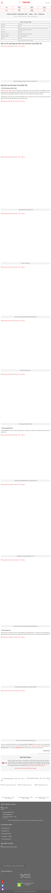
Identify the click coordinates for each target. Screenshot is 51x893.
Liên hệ (20, 38)
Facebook (28, 765)
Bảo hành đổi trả (5, 831)
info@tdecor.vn (9, 814)
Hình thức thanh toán (6, 833)
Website (34, 768)
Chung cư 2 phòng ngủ (32, 16)
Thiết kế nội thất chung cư (6, 90)
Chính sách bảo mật (6, 839)
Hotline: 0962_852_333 (40, 765)
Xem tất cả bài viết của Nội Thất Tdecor (23, 768)
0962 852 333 (11, 812)
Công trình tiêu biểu (22, 16)
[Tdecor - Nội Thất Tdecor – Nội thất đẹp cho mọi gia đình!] (25, 2)
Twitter (32, 765)
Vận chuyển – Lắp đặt (7, 836)
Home (15, 16)
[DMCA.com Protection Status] (19, 884)
